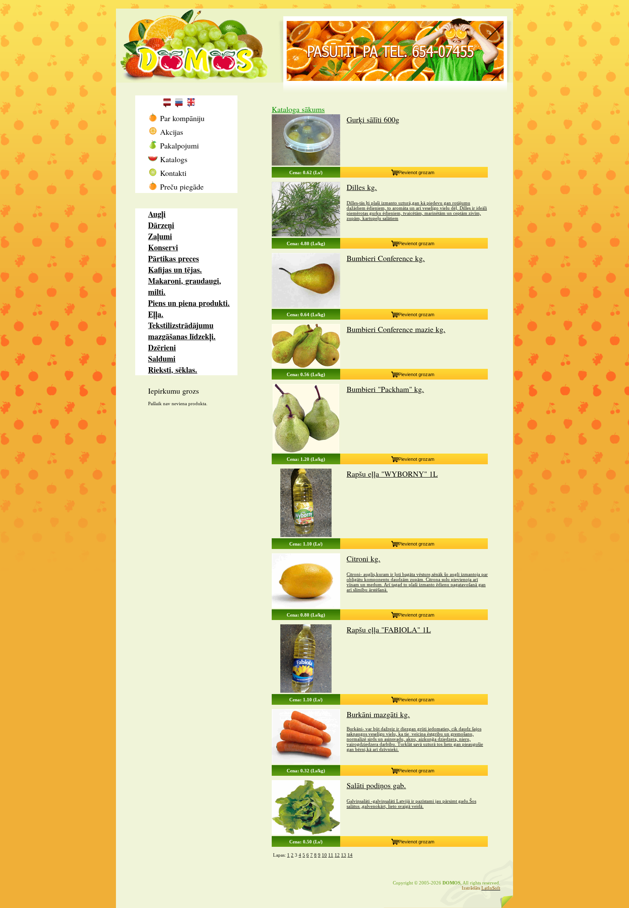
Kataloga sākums (298, 109)
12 (337, 855)
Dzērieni (162, 347)
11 (330, 855)
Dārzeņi (161, 225)
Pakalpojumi (178, 145)
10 (324, 855)
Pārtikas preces (173, 258)
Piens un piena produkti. (189, 303)
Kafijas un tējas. (175, 269)
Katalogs (172, 159)
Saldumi (161, 358)
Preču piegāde (180, 186)
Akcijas (170, 132)
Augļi (157, 214)
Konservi (163, 247)
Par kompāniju (181, 118)
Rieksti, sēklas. (172, 369)
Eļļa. (155, 314)
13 (343, 855)
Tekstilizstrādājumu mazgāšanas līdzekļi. (182, 331)
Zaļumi (160, 236)
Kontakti (172, 173)
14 (350, 855)
